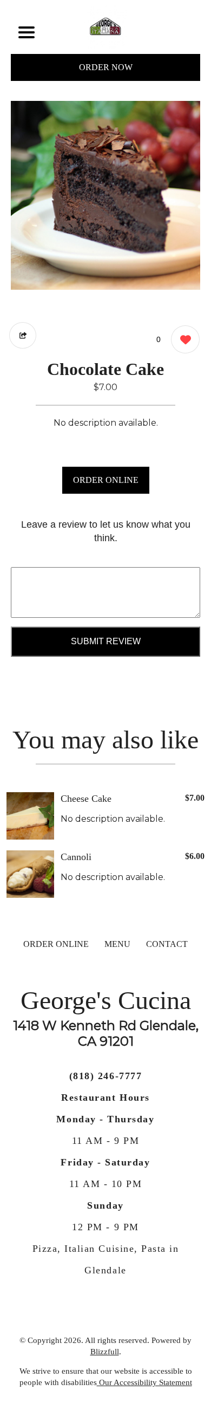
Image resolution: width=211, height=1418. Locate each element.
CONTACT (167, 944)
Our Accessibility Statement (144, 1382)
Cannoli (76, 856)
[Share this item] (22, 335)
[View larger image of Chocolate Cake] (105, 195)
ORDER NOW (106, 67)
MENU (117, 944)
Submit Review (106, 641)
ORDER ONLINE (106, 480)
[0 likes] (182, 339)
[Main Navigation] (26, 32)
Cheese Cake (86, 798)
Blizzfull (104, 1351)
